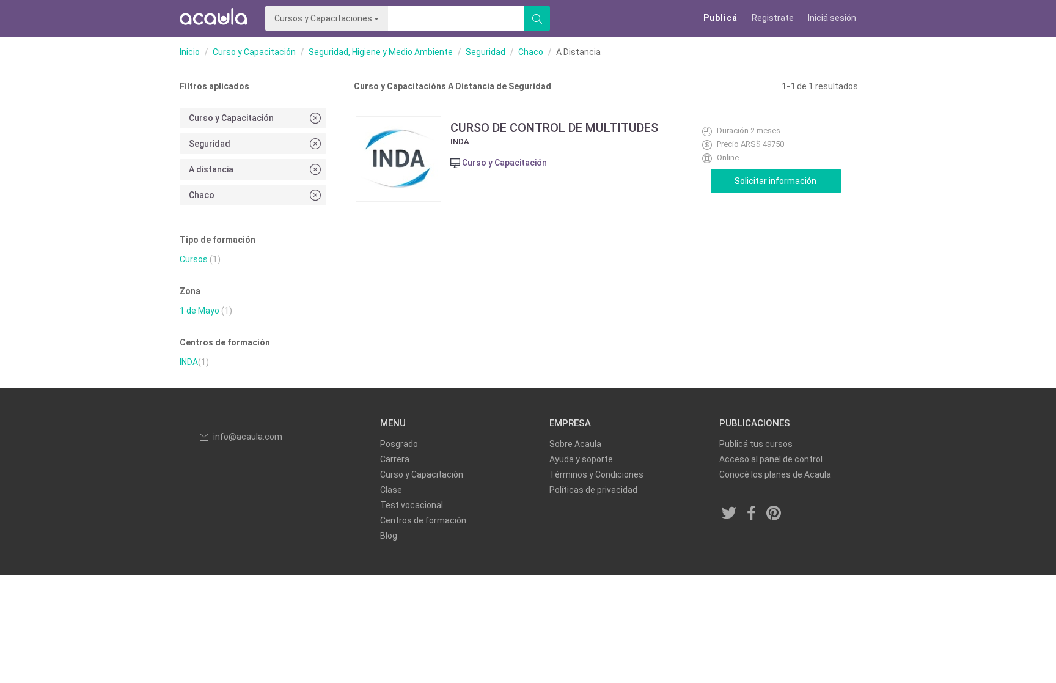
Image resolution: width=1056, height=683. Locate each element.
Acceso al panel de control (771, 459)
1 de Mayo (199, 311)
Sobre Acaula (575, 444)
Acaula (213, 18)
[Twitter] (729, 514)
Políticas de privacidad (593, 490)
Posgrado (399, 444)
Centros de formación (423, 520)
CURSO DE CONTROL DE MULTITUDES (554, 127)
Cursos (194, 259)
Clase (391, 490)
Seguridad (485, 52)
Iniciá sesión (832, 18)
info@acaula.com (247, 436)
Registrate (773, 18)
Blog (388, 536)
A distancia (211, 169)
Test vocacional (411, 505)
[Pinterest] (774, 514)
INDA (189, 362)
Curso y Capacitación (254, 52)
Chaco (530, 52)
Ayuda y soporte (581, 459)
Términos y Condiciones (596, 474)
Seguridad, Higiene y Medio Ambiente (381, 52)
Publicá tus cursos (756, 444)
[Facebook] (751, 514)
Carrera (394, 459)
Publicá (720, 18)
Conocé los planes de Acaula (775, 474)
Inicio (190, 52)
